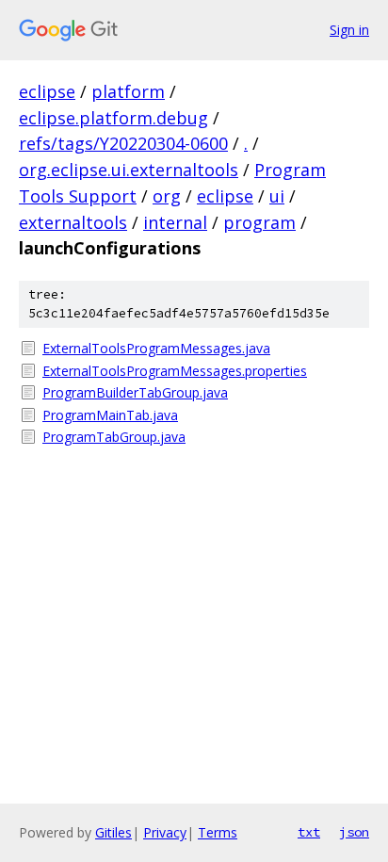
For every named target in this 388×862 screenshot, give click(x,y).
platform (128, 91)
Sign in (349, 30)
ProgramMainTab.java (110, 415)
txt (309, 831)
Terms (217, 832)
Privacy (164, 832)
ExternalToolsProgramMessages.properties (174, 371)
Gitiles (113, 832)
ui (276, 196)
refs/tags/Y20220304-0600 (123, 143)
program (259, 222)
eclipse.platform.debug (113, 117)
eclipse (47, 91)
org (167, 196)
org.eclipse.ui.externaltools (128, 169)
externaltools (73, 222)
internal (175, 222)
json (354, 831)
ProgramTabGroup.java (114, 437)
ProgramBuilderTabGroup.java (135, 392)
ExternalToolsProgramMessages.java (156, 348)
